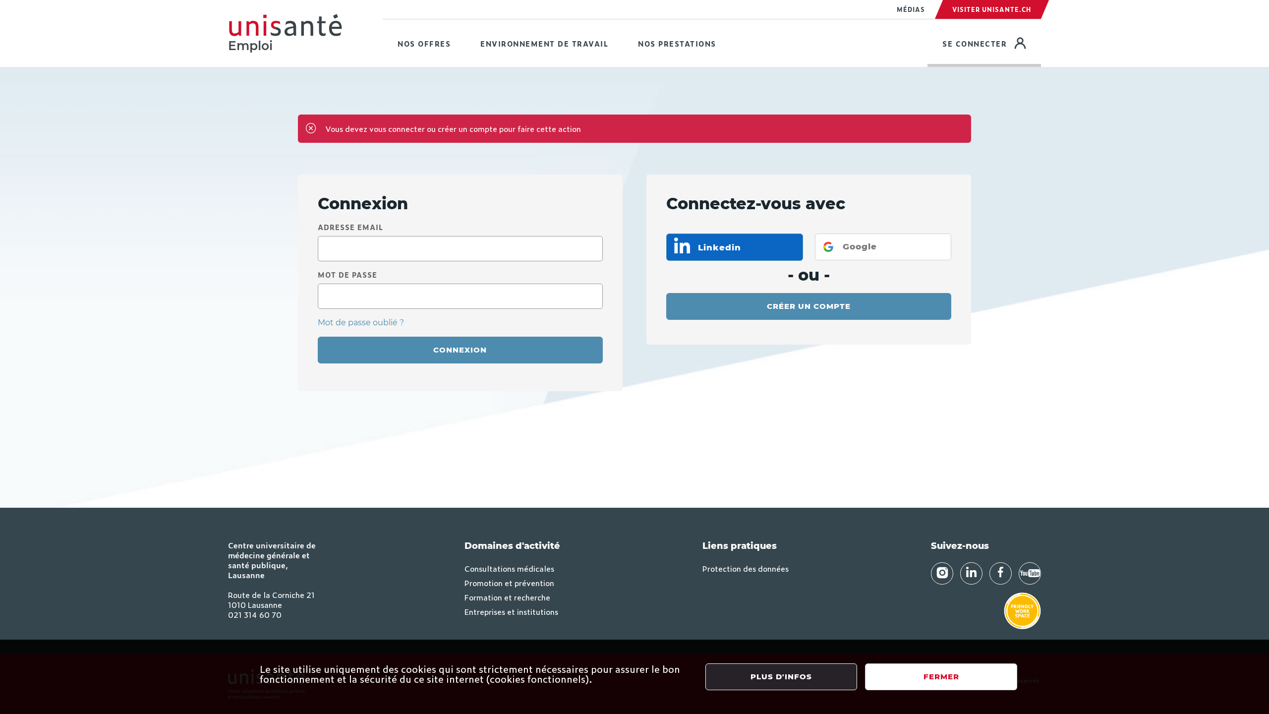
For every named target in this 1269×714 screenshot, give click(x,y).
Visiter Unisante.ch (991, 9)
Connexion (460, 350)
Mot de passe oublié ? (361, 322)
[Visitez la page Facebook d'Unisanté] (1000, 573)
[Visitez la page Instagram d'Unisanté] (942, 573)
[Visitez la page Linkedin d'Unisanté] (971, 573)
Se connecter (991, 43)
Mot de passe (347, 274)
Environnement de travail (544, 43)
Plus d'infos (781, 676)
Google (860, 246)
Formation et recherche (507, 597)
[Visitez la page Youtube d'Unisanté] (1030, 573)
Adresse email (350, 227)
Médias (911, 9)
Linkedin (718, 247)
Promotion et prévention (509, 583)
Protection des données (745, 568)
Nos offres (424, 43)
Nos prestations (677, 43)
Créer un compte (809, 306)
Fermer (941, 676)
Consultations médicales (509, 568)
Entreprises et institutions (511, 611)
